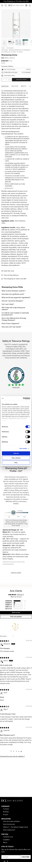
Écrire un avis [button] (16, 612)
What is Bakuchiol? (9, 830)
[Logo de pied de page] (12, 801)
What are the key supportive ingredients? (16, 297)
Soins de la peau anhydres (11, 821)
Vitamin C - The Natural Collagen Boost (15, 827)
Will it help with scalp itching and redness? (13, 308)
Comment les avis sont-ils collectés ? (12, 756)
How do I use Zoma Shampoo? (12, 301)
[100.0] (15, 626)
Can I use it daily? (8, 304)
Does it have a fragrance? (10, 323)
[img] (4, 641)
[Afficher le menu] (2, 5)
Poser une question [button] (16, 616)
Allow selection (16, 458)
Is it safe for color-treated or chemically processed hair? (15, 314)
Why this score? (16, 387)
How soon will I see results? (11, 327)
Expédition (6, 840)
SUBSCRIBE (25, 857)
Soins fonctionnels (9, 824)
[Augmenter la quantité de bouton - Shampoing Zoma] (9, 79)
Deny (16, 462)
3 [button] (16, 751)
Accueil (3, 48)
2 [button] (13, 751)
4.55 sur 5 (20, 595)
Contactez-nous (8, 837)
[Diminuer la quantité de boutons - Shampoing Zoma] (3, 79)
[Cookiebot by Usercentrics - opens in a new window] (23, 398)
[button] (5, 61)
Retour (5, 842)
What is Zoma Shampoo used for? (13, 291)
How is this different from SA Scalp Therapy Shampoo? (14, 319)
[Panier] (29, 5)
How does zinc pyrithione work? (13, 294)
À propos (6, 809)
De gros (5, 814)
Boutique (6, 812)
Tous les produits (10, 48)
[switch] (27, 431)
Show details (23, 448)
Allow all (16, 453)
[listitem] (16, 291)
